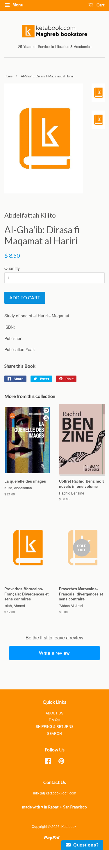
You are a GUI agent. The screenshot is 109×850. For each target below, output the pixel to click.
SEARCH (54, 733)
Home (8, 76)
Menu (17, 5)
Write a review (54, 653)
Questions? (85, 844)
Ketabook (68, 826)
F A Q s (54, 719)
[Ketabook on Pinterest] (61, 762)
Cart (100, 4)
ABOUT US (54, 712)
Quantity (12, 268)
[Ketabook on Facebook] (47, 762)
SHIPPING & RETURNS (55, 726)
